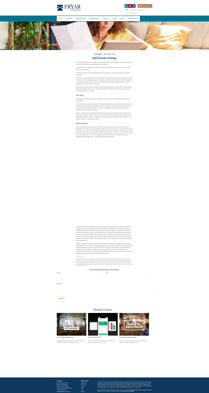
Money (83, 391)
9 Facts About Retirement (65, 337)
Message (59, 284)
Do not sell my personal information (127, 391)
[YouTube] (130, 6)
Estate (82, 387)
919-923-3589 (64, 386)
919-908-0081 (64, 384)
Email (107, 273)
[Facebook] (134, 6)
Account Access (146, 6)
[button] (60, 18)
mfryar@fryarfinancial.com (63, 391)
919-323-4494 (64, 383)
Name (58, 273)
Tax (82, 389)
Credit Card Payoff (94, 337)
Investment (84, 385)
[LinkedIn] (126, 6)
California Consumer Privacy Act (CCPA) (138, 389)
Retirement (84, 383)
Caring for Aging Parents (127, 337)
